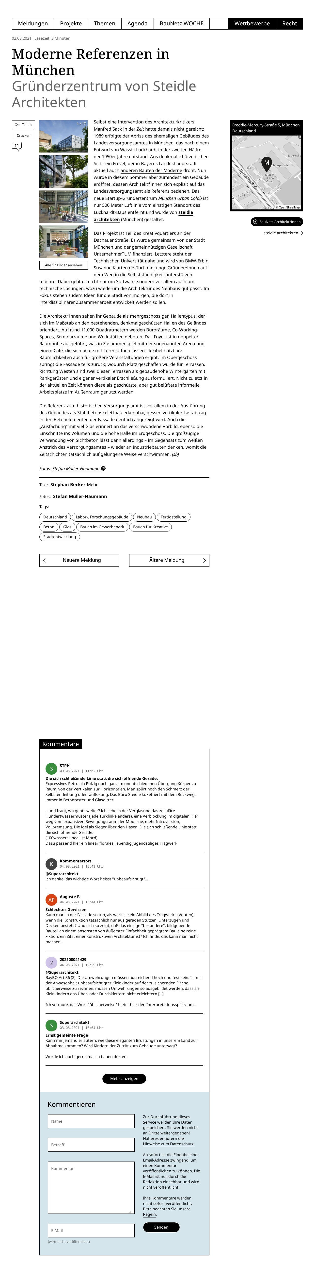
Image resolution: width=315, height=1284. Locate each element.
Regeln (149, 1214)
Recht (289, 23)
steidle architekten (281, 233)
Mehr (92, 484)
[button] (267, 164)
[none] (277, 221)
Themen (104, 23)
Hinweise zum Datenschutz (168, 1144)
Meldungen (33, 23)
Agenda (137, 23)
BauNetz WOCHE (182, 23)
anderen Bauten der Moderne (151, 170)
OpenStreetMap (289, 207)
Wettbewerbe (252, 23)
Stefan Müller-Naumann (75, 468)
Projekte (71, 23)
